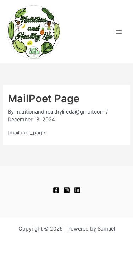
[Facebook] (56, 190)
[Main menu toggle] (119, 31)
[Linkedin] (77, 190)
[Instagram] (66, 190)
